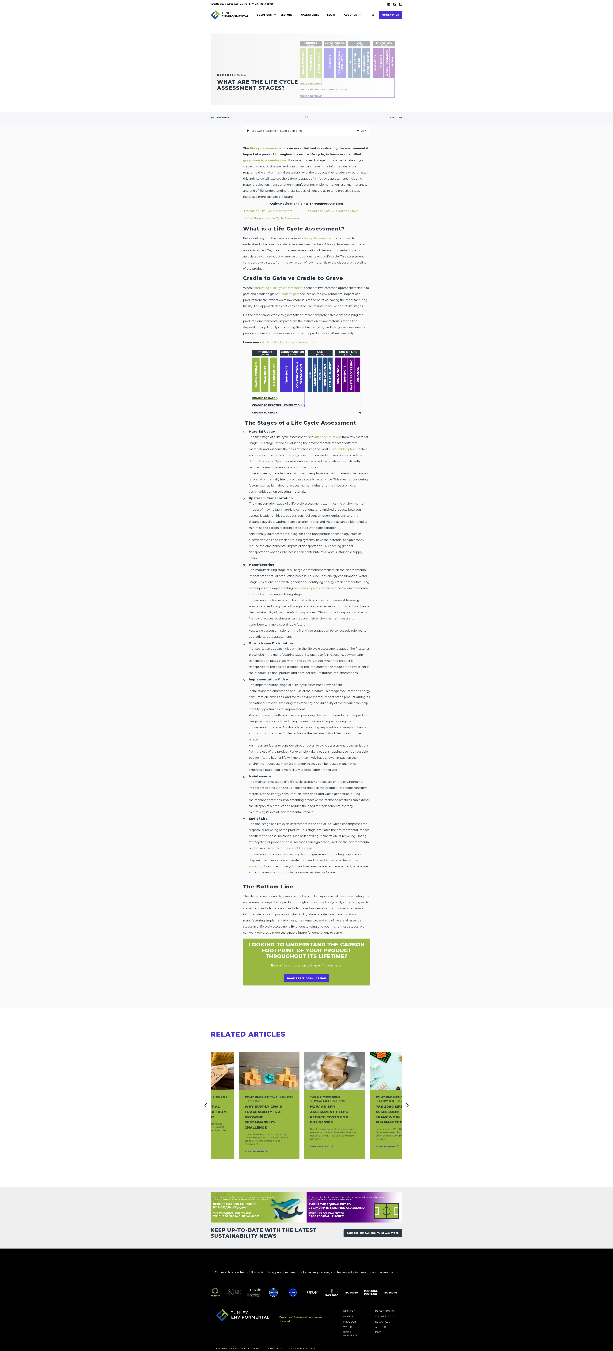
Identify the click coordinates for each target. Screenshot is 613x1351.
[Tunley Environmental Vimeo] (395, 4)
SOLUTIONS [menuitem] (264, 14)
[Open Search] (373, 14)
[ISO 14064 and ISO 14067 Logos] (340, 1292)
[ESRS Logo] (243, 1292)
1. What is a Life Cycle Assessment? (269, 211)
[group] (306, 131)
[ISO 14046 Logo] (359, 1292)
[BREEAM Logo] (281, 1292)
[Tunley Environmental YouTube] (400, 4)
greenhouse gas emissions (265, 160)
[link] (241, 1105)
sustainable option (342, 449)
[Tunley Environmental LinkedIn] (389, 4)
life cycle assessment (267, 148)
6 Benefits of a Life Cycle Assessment (289, 342)
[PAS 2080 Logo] (301, 1292)
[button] (248, 131)
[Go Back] (306, 117)
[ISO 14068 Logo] (320, 1292)
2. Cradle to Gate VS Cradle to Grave (332, 211)
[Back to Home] (230, 14)
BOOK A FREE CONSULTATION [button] (306, 978)
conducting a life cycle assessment (278, 288)
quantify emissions (327, 437)
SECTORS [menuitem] (286, 14)
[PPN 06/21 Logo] (398, 1292)
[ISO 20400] (379, 1292)
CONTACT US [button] (390, 15)
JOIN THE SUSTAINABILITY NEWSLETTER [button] (373, 1233)
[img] (358, 131)
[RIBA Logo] (223, 1292)
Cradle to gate (289, 294)
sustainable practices (309, 588)
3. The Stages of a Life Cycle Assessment (273, 218)
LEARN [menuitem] (331, 14)
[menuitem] (229, 4)
